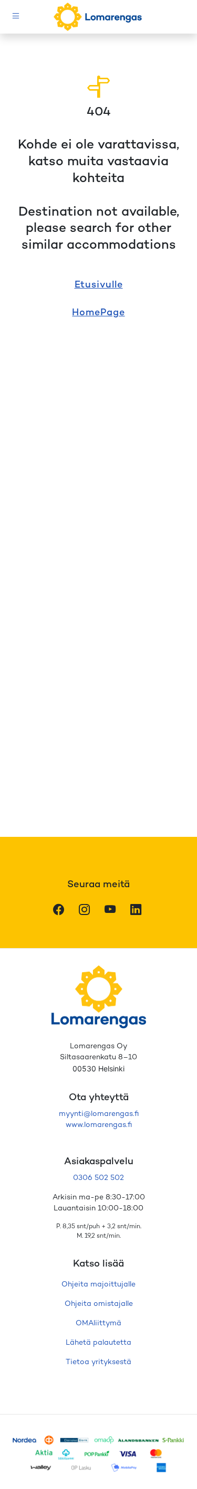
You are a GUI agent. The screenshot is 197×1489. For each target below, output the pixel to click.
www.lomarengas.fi (99, 1125)
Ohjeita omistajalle (99, 1304)
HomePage (98, 313)
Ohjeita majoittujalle (98, 1285)
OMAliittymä (98, 1323)
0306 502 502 (98, 1178)
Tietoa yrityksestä (98, 1362)
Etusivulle (99, 285)
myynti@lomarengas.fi (99, 1114)
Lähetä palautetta (98, 1343)
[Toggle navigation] (16, 17)
